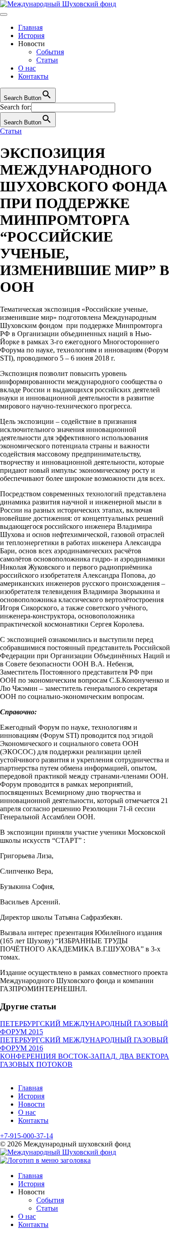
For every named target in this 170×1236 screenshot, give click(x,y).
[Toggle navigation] (3, 14)
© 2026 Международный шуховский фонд (65, 1144)
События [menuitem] (50, 1200)
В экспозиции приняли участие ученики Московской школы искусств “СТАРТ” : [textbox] (82, 836)
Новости (31, 1104)
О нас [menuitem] (27, 1216)
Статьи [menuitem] (47, 1208)
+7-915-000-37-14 (26, 1136)
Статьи (47, 60)
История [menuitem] (31, 1184)
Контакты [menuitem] (33, 1224)
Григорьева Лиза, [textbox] (26, 856)
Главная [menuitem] (30, 1175)
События (50, 52)
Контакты (33, 76)
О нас (27, 68)
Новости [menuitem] (31, 1192)
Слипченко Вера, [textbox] (26, 871)
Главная (30, 27)
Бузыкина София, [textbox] (27, 886)
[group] (85, 333)
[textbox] (85, 712)
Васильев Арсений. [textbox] (30, 902)
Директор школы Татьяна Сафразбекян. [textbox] (61, 917)
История (31, 35)
